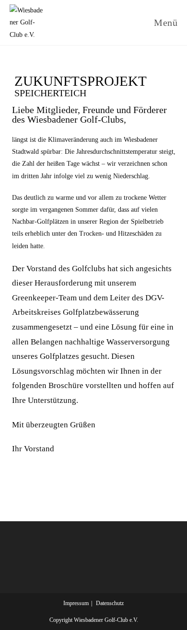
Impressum (76, 603)
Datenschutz (110, 603)
